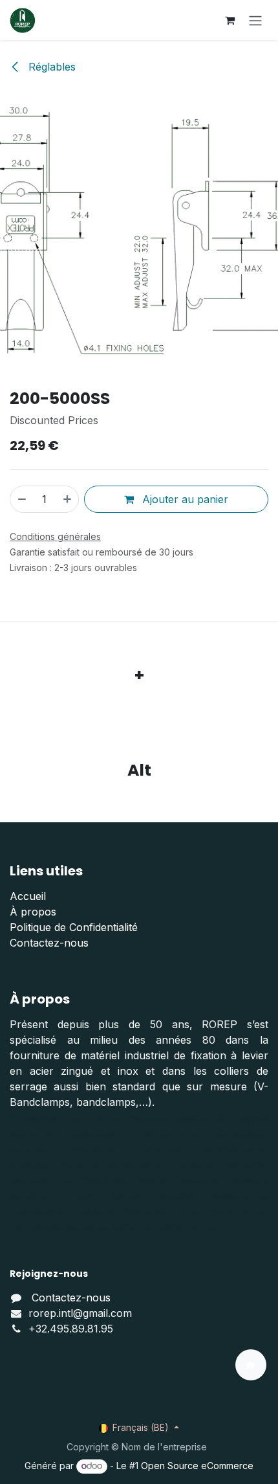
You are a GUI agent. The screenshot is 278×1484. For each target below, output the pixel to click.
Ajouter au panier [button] (183, 499)
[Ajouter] (68, 499)
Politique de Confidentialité (74, 927)
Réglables (50, 66)
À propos (33, 911)
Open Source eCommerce (197, 1465)
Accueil (28, 896)
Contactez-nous (49, 942)
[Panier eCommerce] (229, 20)
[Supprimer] (21, 499)
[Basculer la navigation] (255, 20)
